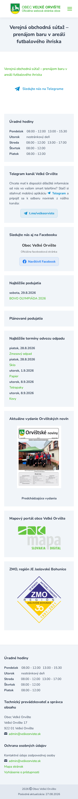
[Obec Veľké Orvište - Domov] (36, 8)
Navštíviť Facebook (42, 261)
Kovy (12, 399)
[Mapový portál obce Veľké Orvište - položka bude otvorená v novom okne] (39, 549)
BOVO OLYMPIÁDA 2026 (27, 298)
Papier (13, 376)
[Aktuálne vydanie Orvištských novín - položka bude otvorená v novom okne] (39, 487)
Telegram (58, 193)
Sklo (12, 365)
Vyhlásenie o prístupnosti (21, 772)
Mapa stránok (13, 766)
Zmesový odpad (20, 354)
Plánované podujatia (26, 318)
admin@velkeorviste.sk (25, 734)
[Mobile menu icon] (70, 9)
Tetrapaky (16, 387)
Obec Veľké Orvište (44, 789)
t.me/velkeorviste (41, 213)
